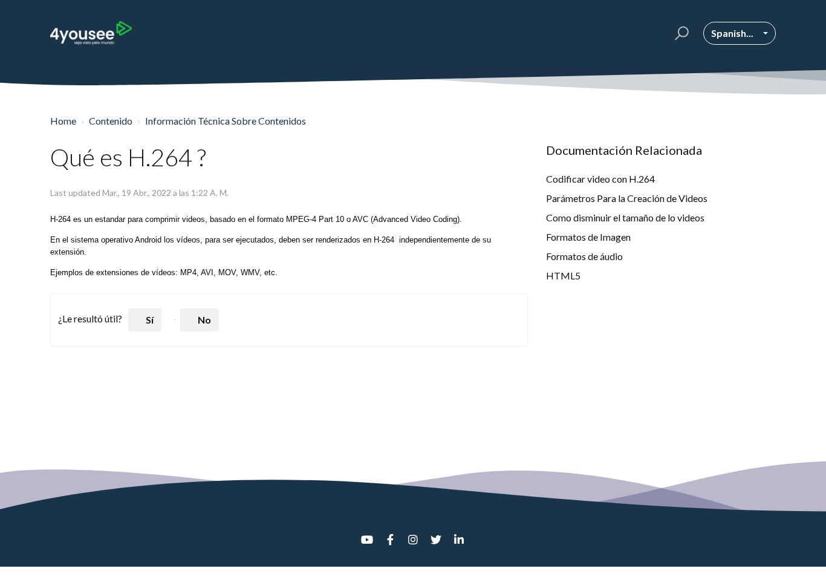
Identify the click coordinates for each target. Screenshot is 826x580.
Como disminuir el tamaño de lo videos (625, 217)
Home (63, 120)
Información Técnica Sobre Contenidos (225, 120)
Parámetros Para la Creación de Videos (626, 198)
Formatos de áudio (584, 256)
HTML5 (563, 275)
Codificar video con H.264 (600, 178)
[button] (680, 33)
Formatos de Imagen (588, 237)
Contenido (110, 120)
